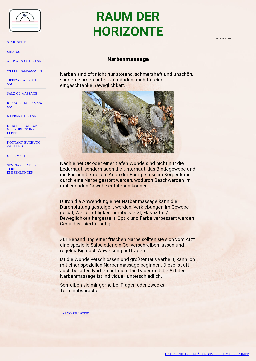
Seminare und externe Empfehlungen (22, 169)
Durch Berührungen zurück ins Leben (23, 129)
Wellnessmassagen (24, 70)
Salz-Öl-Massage (22, 93)
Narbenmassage (21, 116)
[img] (25, 20)
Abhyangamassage (24, 61)
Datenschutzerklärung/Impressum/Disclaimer (207, 354)
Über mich (16, 155)
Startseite (16, 42)
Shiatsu (13, 51)
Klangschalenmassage (24, 104)
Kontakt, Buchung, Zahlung (24, 144)
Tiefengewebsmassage (23, 82)
